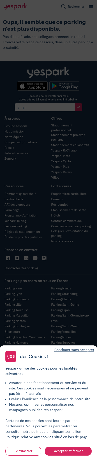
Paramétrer (23, 451)
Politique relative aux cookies (29, 437)
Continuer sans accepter (74, 349)
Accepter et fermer (68, 451)
